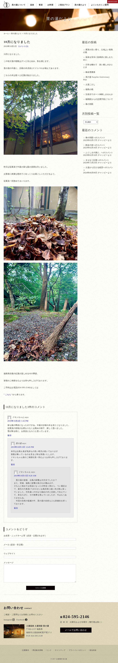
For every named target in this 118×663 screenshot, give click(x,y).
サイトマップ (60, 650)
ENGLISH (113, 1)
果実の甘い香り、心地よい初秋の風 (98, 51)
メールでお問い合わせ (76, 630)
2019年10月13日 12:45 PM (22, 447)
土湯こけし (90, 84)
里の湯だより (80, 5)
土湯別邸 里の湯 (61, 659)
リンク (49, 650)
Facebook (20, 620)
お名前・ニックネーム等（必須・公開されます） (25, 536)
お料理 (50, 5)
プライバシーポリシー (77, 650)
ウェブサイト (9, 554)
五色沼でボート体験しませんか (99, 94)
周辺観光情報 (37, 650)
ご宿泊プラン (64, 5)
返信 (9, 435)
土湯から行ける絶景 (94, 167)
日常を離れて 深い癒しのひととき (98, 66)
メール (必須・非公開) (13, 545)
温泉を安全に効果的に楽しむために (98, 58)
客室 (41, 5)
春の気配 (89, 104)
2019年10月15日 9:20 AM (25, 476)
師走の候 (89, 145)
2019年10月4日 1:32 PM (17, 421)
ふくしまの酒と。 (93, 153)
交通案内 (25, 650)
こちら (8, 395)
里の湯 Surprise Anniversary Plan (96, 78)
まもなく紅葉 (91, 160)
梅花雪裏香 (90, 72)
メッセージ (8, 563)
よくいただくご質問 (100, 5)
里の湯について (18, 5)
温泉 (32, 5)
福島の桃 (89, 89)
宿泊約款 (93, 650)
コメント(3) (23, 46)
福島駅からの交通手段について (99, 99)
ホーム (6, 33)
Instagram (8, 620)
